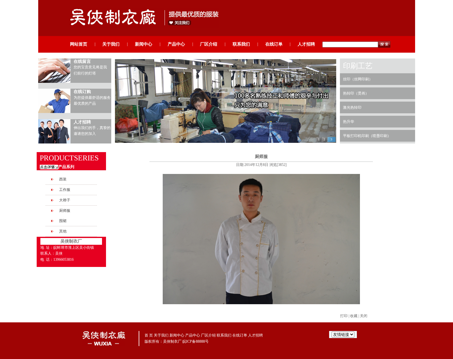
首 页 (149, 335)
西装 (63, 179)
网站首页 (78, 44)
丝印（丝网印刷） (358, 79)
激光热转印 (352, 107)
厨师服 (64, 210)
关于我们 (111, 44)
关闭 (363, 316)
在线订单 (274, 44)
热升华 (348, 121)
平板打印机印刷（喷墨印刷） (367, 136)
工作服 (64, 190)
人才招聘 (306, 44)
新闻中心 (143, 44)
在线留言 (82, 61)
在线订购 (82, 91)
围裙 (63, 221)
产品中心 (176, 44)
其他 (63, 231)
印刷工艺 (358, 66)
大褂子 (64, 200)
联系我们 (241, 44)
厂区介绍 (208, 44)
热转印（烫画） (356, 93)
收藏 (353, 316)
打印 (344, 316)
